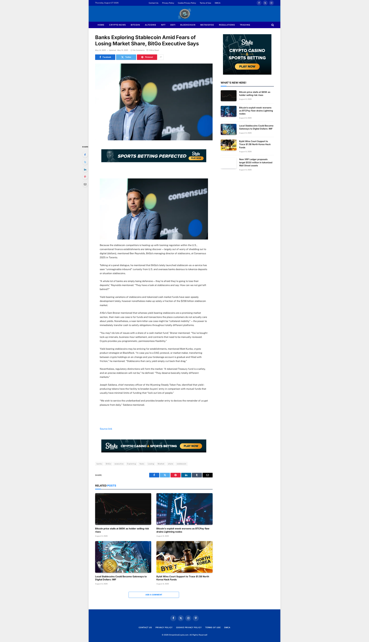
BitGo (108, 464)
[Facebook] (85, 155)
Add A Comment (153, 595)
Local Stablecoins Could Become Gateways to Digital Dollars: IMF (121, 578)
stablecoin (181, 464)
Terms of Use (205, 3)
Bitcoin (135, 25)
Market (161, 464)
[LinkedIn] (85, 169)
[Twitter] (85, 162)
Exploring (131, 464)
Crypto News (117, 25)
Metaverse (207, 25)
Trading (245, 25)
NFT (163, 25)
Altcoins (150, 25)
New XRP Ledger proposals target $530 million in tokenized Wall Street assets (255, 162)
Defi (172, 25)
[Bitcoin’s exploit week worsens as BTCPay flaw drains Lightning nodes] (184, 509)
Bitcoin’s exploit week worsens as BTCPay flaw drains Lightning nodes (182, 530)
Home (101, 25)
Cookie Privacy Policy (187, 3)
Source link (106, 428)
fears (142, 464)
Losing (151, 464)
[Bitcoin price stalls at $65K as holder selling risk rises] (123, 509)
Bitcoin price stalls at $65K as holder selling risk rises (122, 530)
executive (119, 464)
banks (99, 464)
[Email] (85, 184)
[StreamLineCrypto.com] (184, 14)
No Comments (139, 50)
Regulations (227, 25)
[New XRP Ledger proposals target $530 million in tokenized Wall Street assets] (229, 163)
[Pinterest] (85, 177)
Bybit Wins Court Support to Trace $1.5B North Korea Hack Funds (182, 578)
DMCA (217, 3)
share (170, 464)
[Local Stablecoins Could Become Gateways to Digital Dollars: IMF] (123, 557)
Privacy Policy (168, 3)
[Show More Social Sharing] (161, 57)
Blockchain (187, 25)
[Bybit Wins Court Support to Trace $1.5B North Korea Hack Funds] (184, 557)
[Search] (272, 25)
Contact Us (153, 3)
